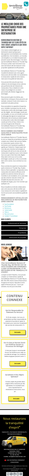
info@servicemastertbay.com (17, 456)
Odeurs (6, 212)
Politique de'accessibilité (14, 434)
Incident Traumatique (10, 216)
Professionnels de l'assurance (17, 223)
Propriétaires (22, 233)
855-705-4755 (15, 454)
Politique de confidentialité (18, 432)
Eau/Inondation (9, 204)
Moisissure (7, 208)
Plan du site (5, 432)
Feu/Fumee (7, 206)
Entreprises (22, 228)
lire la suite (18, 332)
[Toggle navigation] (26, 9)
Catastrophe (8, 210)
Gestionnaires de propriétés (17, 237)
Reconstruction (9, 214)
